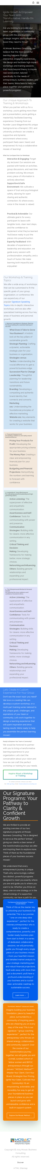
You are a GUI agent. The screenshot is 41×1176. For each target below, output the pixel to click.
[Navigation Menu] (38, 3)
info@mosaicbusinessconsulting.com (28, 783)
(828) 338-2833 (10, 783)
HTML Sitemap (21, 1168)
